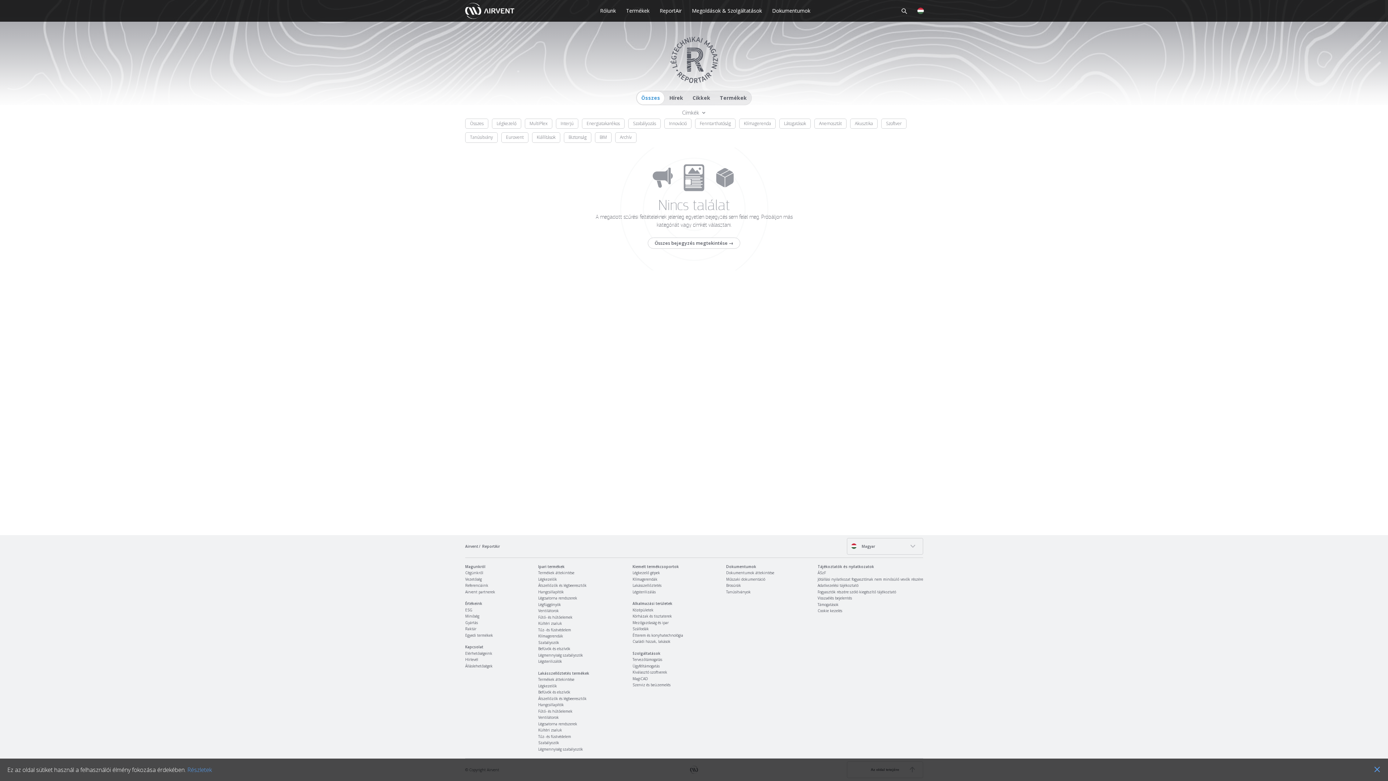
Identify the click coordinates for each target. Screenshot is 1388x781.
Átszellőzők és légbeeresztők (562, 585)
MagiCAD (640, 678)
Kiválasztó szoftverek (650, 672)
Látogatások (795, 123)
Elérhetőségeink (478, 653)
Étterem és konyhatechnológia (658, 635)
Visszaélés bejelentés (835, 598)
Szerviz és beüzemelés (652, 684)
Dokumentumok (791, 10)
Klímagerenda (757, 123)
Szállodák (641, 628)
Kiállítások (546, 137)
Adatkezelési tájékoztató (838, 585)
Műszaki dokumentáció (745, 579)
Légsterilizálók (550, 661)
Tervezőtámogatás (647, 659)
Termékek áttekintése (556, 572)
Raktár (470, 628)
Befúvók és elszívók (554, 648)
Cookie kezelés (830, 610)
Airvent (471, 546)
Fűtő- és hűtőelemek (555, 617)
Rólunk (608, 10)
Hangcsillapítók (551, 591)
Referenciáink (476, 585)
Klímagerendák (550, 636)
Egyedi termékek (479, 635)
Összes (650, 97)
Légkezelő (507, 123)
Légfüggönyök (549, 604)
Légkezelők (547, 579)
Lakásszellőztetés (647, 585)
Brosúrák (733, 585)
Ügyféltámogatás (646, 666)
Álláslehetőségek (479, 666)
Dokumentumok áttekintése (750, 572)
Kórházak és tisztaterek (652, 616)
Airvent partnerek (480, 591)
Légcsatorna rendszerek (557, 598)
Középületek (643, 610)
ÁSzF (822, 572)
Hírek (676, 97)
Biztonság (578, 137)
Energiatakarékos (603, 123)
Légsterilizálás (644, 591)
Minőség (472, 616)
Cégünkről (474, 572)
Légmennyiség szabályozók (560, 655)
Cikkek (701, 97)
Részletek (199, 770)
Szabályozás (644, 123)
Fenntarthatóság (715, 123)
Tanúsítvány (481, 137)
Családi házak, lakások (652, 641)
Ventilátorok (548, 610)
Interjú (567, 123)
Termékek (638, 10)
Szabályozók (548, 642)
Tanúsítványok (738, 591)
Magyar (868, 546)
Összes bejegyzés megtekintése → (694, 243)
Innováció (678, 123)
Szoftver (894, 123)
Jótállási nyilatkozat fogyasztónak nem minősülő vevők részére (870, 579)
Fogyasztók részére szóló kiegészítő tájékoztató (857, 591)
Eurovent (515, 137)
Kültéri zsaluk (550, 623)
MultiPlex (539, 123)
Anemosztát (830, 123)
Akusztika (864, 123)
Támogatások (828, 604)
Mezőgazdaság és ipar (651, 622)
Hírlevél (471, 659)
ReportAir (671, 10)
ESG (468, 610)
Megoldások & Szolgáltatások (727, 10)
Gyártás (471, 622)
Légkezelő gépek (646, 572)
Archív (626, 137)
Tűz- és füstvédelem (554, 629)
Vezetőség (473, 579)
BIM (603, 137)
